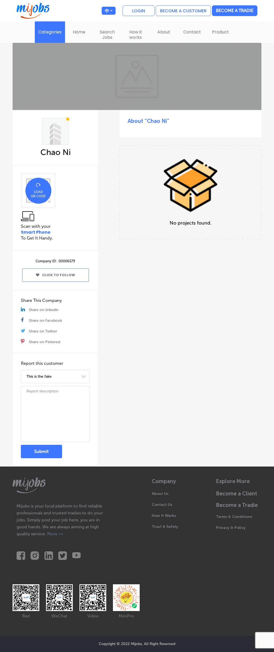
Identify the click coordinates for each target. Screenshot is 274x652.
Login (138, 11)
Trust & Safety (165, 527)
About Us (160, 494)
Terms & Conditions (234, 517)
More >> (55, 533)
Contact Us (162, 505)
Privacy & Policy (231, 528)
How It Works (164, 516)
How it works (135, 34)
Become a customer (183, 11)
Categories (50, 32)
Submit (41, 451)
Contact (192, 32)
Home (79, 32)
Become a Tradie (234, 10)
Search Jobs (107, 34)
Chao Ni (55, 152)
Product (220, 32)
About (163, 32)
